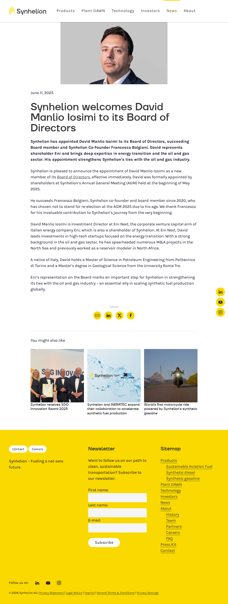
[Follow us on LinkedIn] (220, 291)
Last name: (98, 505)
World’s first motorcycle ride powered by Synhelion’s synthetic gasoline (170, 408)
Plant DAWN (93, 10)
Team (171, 520)
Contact (18, 449)
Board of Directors (73, 177)
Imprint (89, 592)
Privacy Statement (51, 592)
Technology (123, 10)
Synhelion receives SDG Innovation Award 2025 (50, 406)
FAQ (169, 538)
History (172, 514)
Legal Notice (74, 592)
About (190, 10)
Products (66, 10)
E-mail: (94, 520)
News (172, 10)
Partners (174, 526)
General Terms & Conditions (116, 592)
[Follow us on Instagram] (220, 312)
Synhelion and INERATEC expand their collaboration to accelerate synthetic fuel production (113, 408)
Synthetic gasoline (183, 478)
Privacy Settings (148, 592)
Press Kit (168, 544)
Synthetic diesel (180, 472)
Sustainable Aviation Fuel (189, 466)
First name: (98, 490)
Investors (150, 10)
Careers (37, 449)
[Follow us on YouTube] (220, 302)
